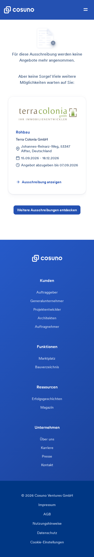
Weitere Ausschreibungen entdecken (47, 210)
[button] (85, 10)
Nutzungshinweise (47, 523)
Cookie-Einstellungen (47, 542)
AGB (47, 514)
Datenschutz (47, 533)
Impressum (47, 505)
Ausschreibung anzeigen (41, 182)
